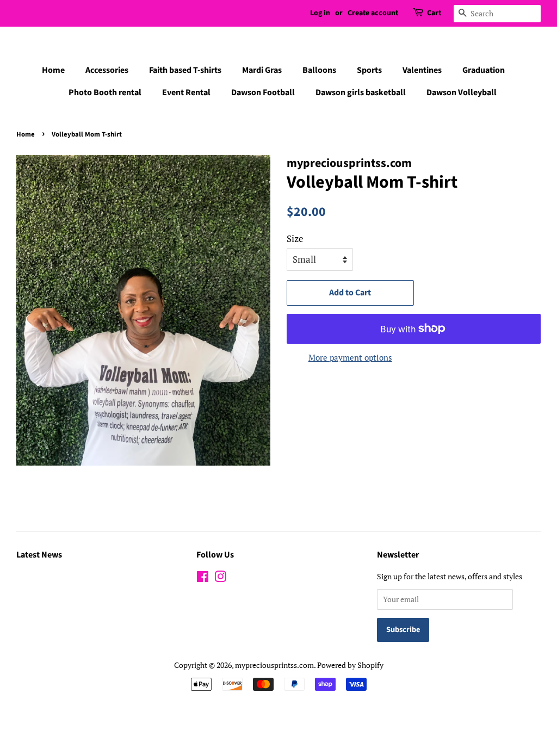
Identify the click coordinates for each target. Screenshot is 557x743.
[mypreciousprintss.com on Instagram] (220, 578)
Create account (373, 13)
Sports (369, 70)
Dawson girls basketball (360, 92)
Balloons (319, 70)
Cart (434, 13)
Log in (320, 13)
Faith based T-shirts (185, 70)
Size (295, 238)
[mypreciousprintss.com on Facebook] (202, 578)
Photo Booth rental (105, 92)
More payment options (350, 357)
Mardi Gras (262, 70)
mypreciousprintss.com (274, 665)
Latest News (39, 555)
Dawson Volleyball (461, 92)
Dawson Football (263, 92)
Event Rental (186, 92)
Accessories (106, 70)
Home (53, 70)
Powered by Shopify (350, 665)
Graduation (483, 70)
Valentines (422, 70)
